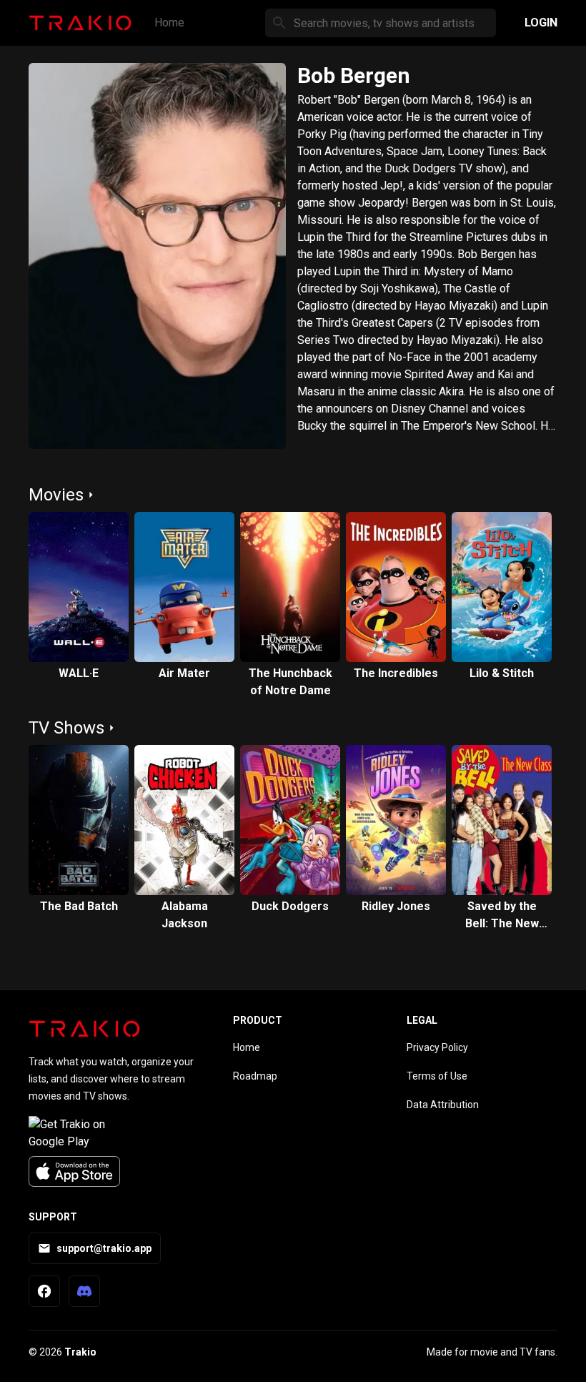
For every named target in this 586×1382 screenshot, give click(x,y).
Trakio (80, 1352)
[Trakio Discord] (84, 1291)
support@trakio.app (104, 1248)
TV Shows (66, 728)
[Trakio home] (84, 1029)
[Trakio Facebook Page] (44, 1291)
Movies (56, 495)
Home (169, 22)
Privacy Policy (437, 1047)
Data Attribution (443, 1104)
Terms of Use (437, 1076)
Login (541, 22)
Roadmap (255, 1076)
